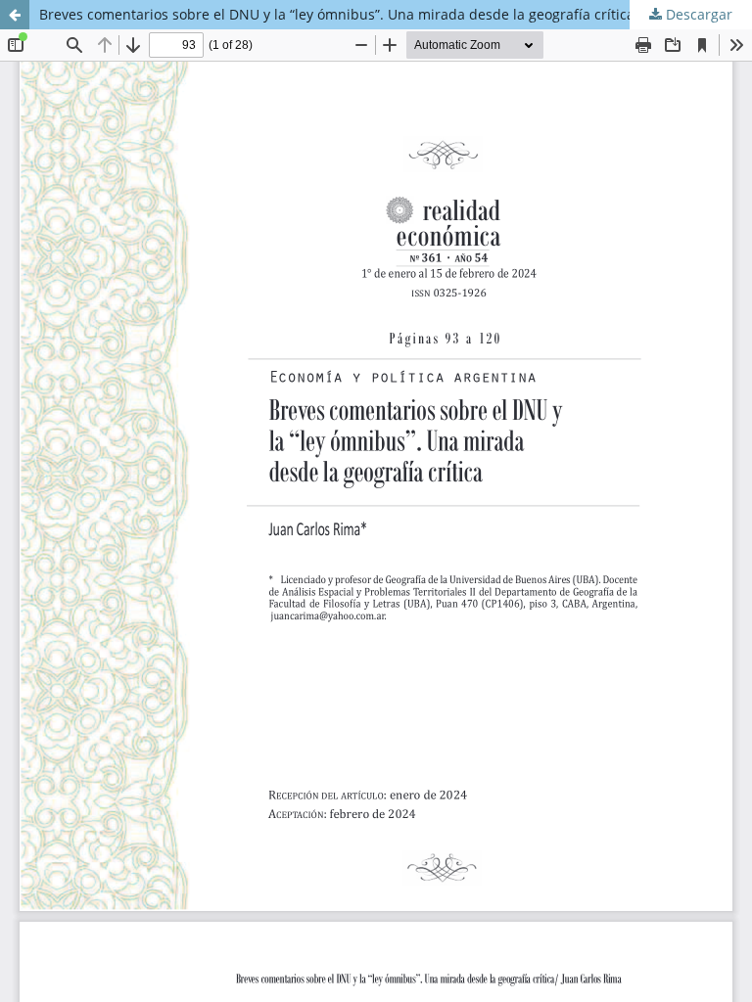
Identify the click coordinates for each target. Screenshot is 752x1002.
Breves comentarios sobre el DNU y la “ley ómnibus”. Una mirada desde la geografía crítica (336, 14)
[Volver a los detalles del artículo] (14, 14)
